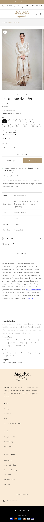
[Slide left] (17, 94)
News (5, 419)
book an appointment (33, 290)
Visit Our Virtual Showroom (13, 423)
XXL (5, 126)
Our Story (7, 409)
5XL (29, 126)
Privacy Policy (8, 442)
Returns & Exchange (10, 470)
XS (11, 121)
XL (31, 121)
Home (4, 22)
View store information (12, 176)
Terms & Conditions (10, 437)
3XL (13, 126)
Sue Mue (24, 515)
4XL (21, 126)
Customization (22, 253)
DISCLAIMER (8, 447)
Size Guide (7, 475)
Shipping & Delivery (10, 465)
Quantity (4, 143)
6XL (37, 126)
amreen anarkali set (14, 22)
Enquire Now (22, 154)
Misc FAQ (7, 484)
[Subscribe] (39, 501)
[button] (2, 14)
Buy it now (33, 161)
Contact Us (30, 298)
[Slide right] (26, 94)
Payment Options (10, 479)
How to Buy (8, 460)
